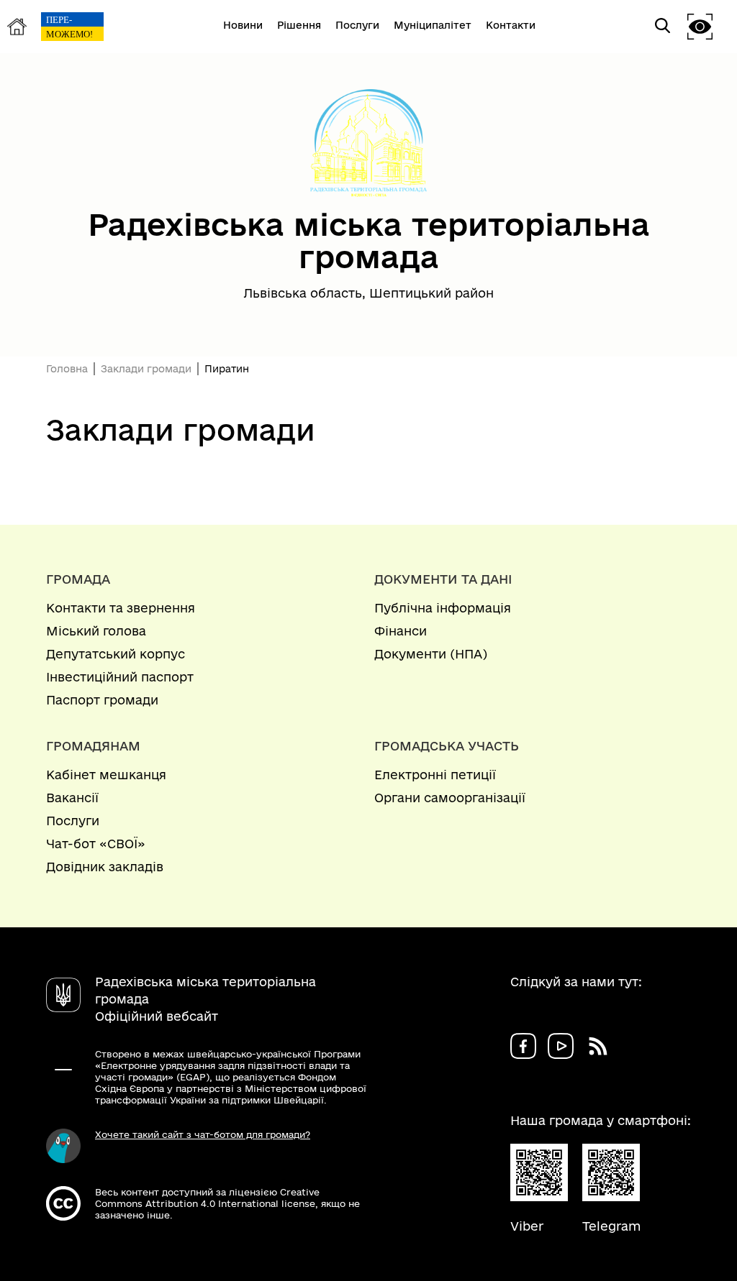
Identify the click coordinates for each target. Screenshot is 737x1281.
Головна (67, 369)
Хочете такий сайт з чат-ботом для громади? (202, 1134)
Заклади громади (146, 369)
